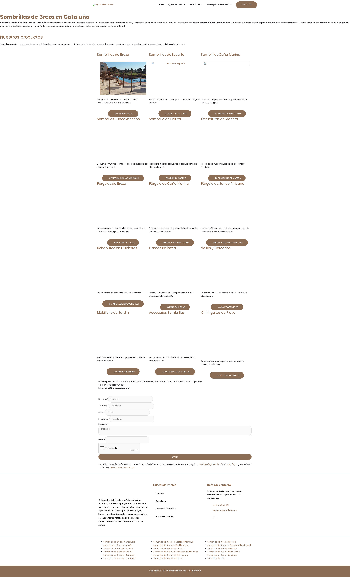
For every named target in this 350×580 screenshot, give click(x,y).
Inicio (161, 4)
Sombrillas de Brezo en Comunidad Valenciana (175, 551)
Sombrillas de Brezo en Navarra (222, 548)
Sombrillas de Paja (216, 558)
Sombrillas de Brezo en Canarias (118, 555)
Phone (101, 439)
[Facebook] (214, 517)
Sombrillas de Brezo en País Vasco (223, 551)
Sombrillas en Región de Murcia (222, 555)
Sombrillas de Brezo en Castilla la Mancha (173, 542)
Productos (194, 4)
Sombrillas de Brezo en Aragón (117, 545)
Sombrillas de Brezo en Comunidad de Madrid (229, 545)
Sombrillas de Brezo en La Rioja (221, 542)
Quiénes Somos (176, 4)
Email (101, 412)
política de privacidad (210, 464)
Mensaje (103, 423)
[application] (201, 5)
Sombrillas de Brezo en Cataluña (168, 548)
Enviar (175, 456)
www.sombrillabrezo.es (122, 467)
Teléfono (103, 405)
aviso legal (231, 464)
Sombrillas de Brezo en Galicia (167, 558)
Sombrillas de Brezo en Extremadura (170, 555)
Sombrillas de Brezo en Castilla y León (171, 545)
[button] (246, 4)
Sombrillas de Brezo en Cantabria (119, 558)
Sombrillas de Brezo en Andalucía (119, 542)
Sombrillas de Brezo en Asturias (118, 548)
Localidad (104, 419)
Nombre (103, 399)
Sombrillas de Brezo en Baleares (118, 551)
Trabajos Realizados (218, 4)
